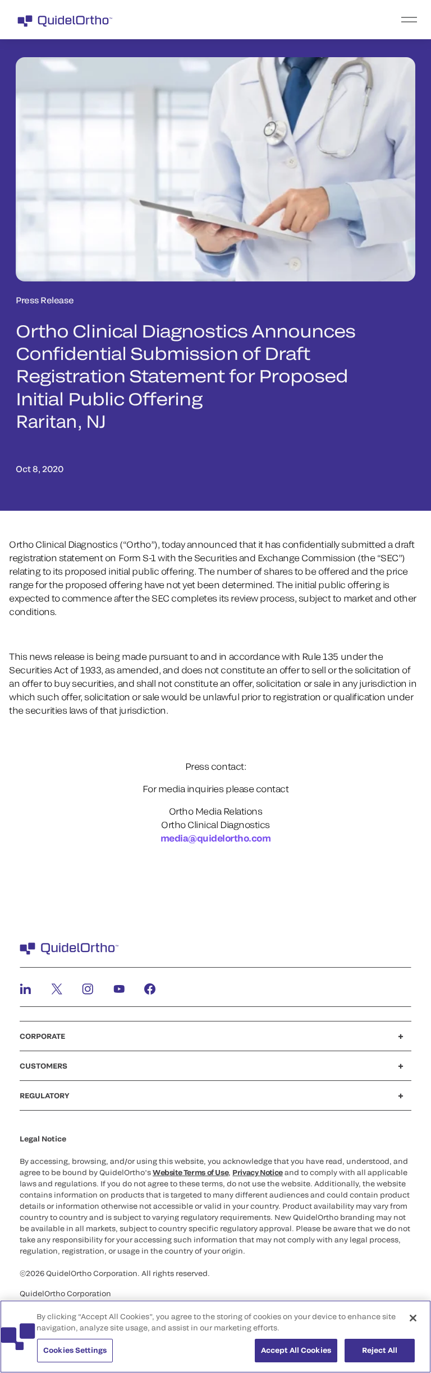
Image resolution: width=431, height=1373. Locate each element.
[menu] (285, 19)
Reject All (379, 1350)
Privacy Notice (257, 1172)
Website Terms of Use (190, 1172)
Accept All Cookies (296, 1350)
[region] (215, 1336)
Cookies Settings (75, 1350)
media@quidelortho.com (216, 838)
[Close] (413, 1318)
